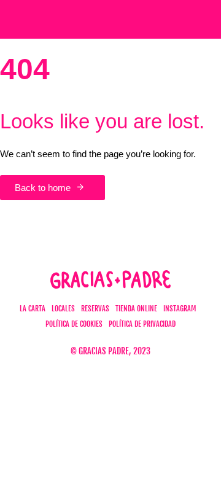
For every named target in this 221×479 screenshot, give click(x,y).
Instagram (179, 308)
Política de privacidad (142, 324)
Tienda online (136, 308)
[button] (192, 20)
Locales (63, 308)
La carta (32, 308)
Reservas (95, 308)
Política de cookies (74, 324)
